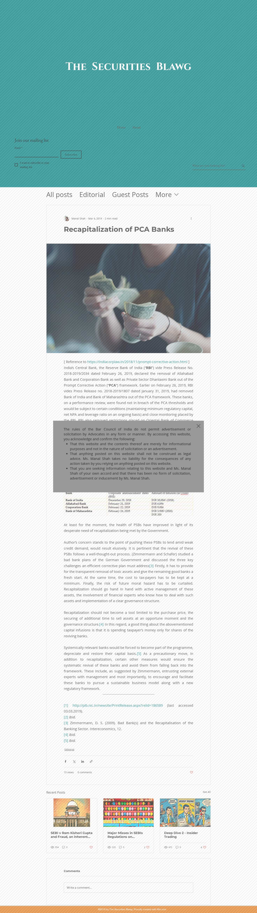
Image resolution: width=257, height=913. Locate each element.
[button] (198, 426)
